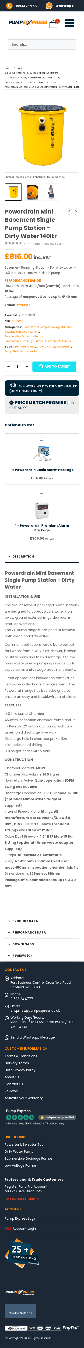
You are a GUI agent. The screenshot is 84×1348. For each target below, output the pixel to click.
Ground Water (46, 346)
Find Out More (15, 1199)
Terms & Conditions (21, 1056)
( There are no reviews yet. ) (44, 244)
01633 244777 (27, 6)
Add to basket (57, 366)
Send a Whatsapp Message (32, 1037)
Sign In (33, 1199)
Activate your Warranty (24, 1098)
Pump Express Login (20, 1218)
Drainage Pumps (24, 346)
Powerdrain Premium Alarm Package (44, 528)
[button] (10, 135)
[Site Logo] (20, 1292)
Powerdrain (22, 305)
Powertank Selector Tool (24, 1144)
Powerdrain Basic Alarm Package (44, 469)
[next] (76, 211)
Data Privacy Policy (20, 1070)
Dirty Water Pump (19, 1151)
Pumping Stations (59, 327)
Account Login (20, 1228)
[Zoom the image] (49, 4)
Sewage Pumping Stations (22, 331)
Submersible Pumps (58, 341)
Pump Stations (14, 351)
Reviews (11, 1091)
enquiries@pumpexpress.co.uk (35, 1010)
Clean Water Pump (34, 327)
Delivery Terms (17, 1063)
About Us (12, 1077)
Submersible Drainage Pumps (24, 336)
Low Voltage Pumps (21, 1165)
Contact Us (14, 1084)
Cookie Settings (20, 1313)
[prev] (69, 211)
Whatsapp (65, 6)
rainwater (31, 351)
